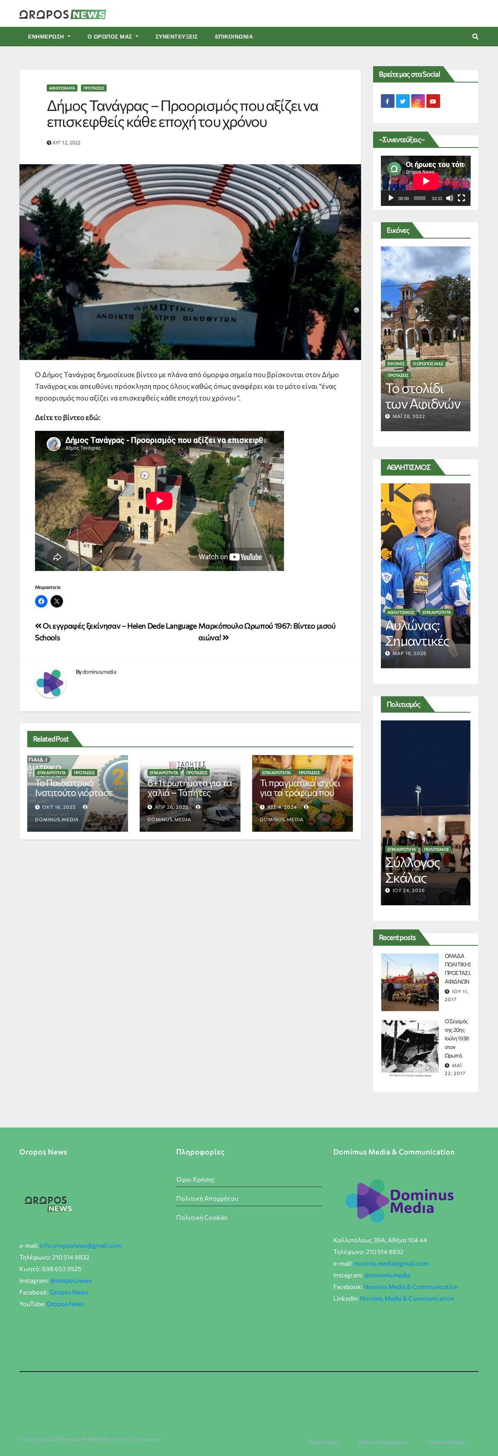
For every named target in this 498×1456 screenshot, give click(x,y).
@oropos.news (71, 1280)
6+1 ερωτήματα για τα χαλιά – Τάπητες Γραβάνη (189, 792)
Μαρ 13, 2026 (409, 653)
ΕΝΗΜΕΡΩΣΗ (47, 36)
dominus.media (99, 671)
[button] (475, 36)
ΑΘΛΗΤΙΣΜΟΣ (401, 612)
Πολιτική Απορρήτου (207, 1198)
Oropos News (69, 1292)
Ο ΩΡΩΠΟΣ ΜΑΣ (111, 36)
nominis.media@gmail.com (391, 1263)
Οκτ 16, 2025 (59, 807)
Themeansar (147, 1439)
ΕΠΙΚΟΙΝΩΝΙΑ (234, 36)
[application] (426, 181)
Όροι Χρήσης (195, 1179)
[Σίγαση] (450, 198)
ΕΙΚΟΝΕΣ (396, 375)
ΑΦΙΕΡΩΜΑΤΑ (62, 88)
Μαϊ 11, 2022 (408, 416)
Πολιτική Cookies (202, 1217)
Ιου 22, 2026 (409, 890)
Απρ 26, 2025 (172, 807)
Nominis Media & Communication (411, 1286)
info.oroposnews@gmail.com (81, 1245)
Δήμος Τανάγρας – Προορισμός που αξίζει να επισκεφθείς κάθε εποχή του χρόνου (182, 113)
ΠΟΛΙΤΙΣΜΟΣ (436, 849)
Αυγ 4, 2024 (282, 807)
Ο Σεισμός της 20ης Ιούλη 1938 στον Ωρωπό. (457, 1038)
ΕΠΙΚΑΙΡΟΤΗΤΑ (51, 772)
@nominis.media (387, 1275)
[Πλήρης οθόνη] (461, 198)
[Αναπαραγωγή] (391, 198)
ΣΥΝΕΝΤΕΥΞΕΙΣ (177, 36)
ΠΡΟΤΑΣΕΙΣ (93, 88)
